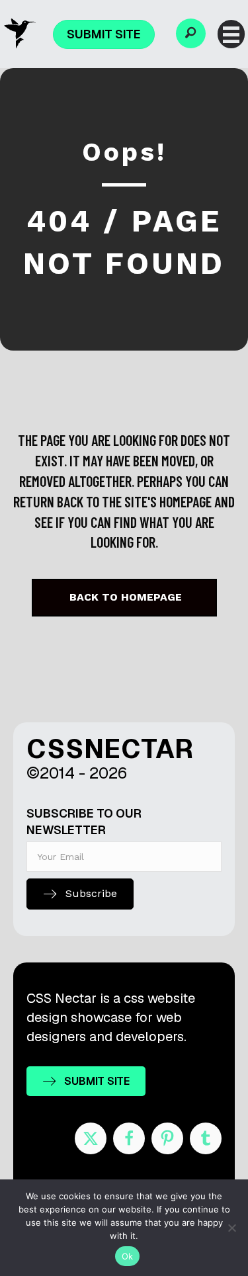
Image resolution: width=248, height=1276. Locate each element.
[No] (231, 1227)
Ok (128, 1256)
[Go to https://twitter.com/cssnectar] (90, 1138)
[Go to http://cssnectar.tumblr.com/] (206, 1138)
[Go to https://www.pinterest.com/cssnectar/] (167, 1138)
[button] (191, 33)
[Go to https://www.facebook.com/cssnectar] (129, 1138)
